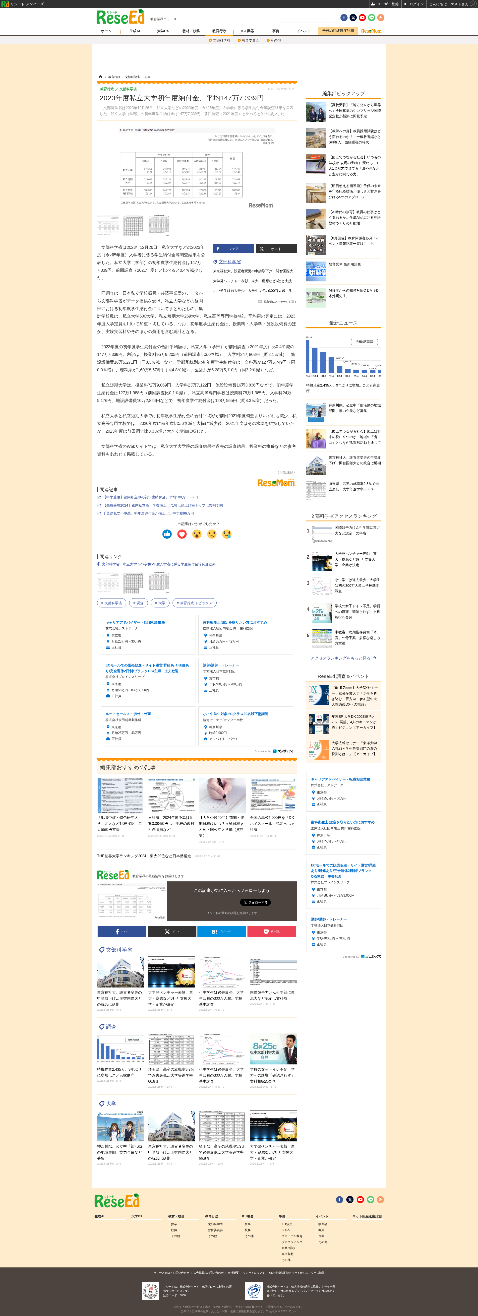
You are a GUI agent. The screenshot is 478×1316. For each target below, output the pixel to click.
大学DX (163, 31)
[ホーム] (100, 77)
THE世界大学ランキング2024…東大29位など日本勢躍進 (158, 856)
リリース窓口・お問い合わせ (171, 1272)
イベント (304, 31)
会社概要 (233, 1272)
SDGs (286, 1230)
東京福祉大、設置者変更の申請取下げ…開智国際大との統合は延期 (265, 271)
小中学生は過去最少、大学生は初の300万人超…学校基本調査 (261, 291)
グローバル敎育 (292, 1236)
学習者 (322, 1224)
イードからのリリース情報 (308, 1272)
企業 (321, 1236)
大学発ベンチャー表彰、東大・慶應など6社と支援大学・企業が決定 (266, 281)
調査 (140, 603)
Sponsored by (263, 751)
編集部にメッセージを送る (280, 301)
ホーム (106, 31)
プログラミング (292, 1242)
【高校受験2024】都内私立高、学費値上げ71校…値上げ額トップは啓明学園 (163, 505)
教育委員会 (250, 40)
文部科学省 (221, 40)
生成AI (134, 31)
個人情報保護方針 (280, 1272)
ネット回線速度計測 (367, 1216)
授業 (174, 1224)
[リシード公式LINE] (370, 1199)
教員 (321, 1230)
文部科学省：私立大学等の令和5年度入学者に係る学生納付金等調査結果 (159, 564)
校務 (174, 1230)
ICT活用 (287, 1224)
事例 (275, 31)
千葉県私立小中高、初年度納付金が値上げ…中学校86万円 (148, 513)
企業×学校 (288, 1248)
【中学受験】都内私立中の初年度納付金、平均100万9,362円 (150, 497)
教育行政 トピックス (196, 603)
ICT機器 (247, 31)
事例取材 (288, 1254)
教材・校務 (191, 31)
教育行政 (219, 31)
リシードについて (254, 1272)
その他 (276, 40)
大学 (161, 603)
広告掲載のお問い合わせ (208, 1272)
